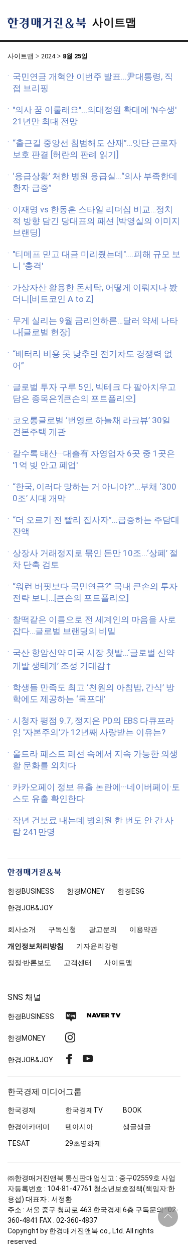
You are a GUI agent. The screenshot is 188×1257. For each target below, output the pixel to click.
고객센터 (78, 963)
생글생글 (137, 1127)
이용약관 (143, 929)
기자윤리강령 (97, 946)
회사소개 (22, 929)
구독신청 (62, 929)
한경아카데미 (29, 1127)
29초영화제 (83, 1143)
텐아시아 (79, 1127)
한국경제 (22, 1110)
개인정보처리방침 (36, 946)
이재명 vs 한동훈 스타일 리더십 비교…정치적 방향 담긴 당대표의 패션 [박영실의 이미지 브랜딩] (96, 221)
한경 (31, 891)
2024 (48, 56)
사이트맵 (114, 22)
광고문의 (103, 929)
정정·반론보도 (29, 963)
